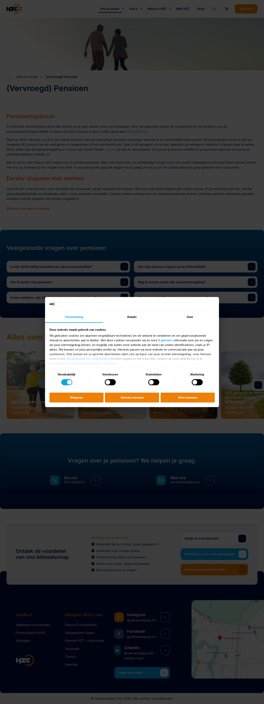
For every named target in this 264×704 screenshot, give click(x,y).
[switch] (110, 382)
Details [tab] (132, 317)
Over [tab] (190, 317)
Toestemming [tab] (74, 317)
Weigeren (76, 397)
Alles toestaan (187, 397)
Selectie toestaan (132, 397)
